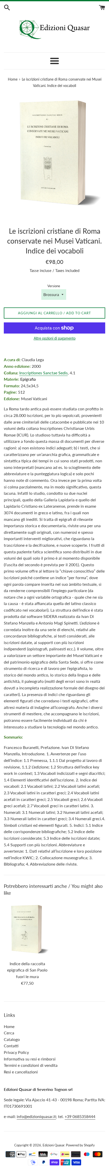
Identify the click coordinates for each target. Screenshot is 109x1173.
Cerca (9, 1032)
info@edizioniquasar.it (36, 1116)
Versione (53, 286)
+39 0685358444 (80, 1116)
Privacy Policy (16, 1052)
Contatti (11, 1045)
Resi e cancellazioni (21, 1071)
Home (9, 1026)
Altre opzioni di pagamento (55, 338)
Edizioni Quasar (53, 1145)
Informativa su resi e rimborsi (30, 1058)
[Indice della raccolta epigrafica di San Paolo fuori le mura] (27, 929)
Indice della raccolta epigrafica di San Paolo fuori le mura (27, 970)
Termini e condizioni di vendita (31, 1065)
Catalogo (12, 1039)
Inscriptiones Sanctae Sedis (43, 372)
